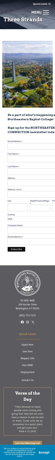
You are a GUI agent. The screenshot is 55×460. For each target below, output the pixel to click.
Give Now (27, 351)
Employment (27, 372)
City (9, 201)
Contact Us (27, 380)
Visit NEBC (27, 365)
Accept (44, 452)
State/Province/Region (39, 202)
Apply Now (27, 344)
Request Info (27, 358)
